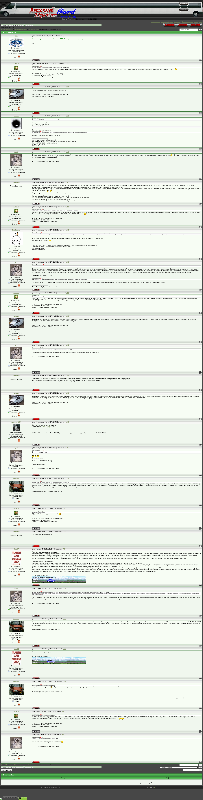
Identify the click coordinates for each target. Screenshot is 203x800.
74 (27, 25)
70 (19, 25)
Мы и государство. (44, 29)
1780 (67, 182)
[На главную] (52, 17)
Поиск (196, 22)
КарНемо (16, 27)
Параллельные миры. (33, 29)
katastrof (16, 87)
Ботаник (16, 63)
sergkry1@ (16, 182)
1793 (64, 531)
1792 (64, 508)
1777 (67, 87)
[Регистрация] (184, 5)
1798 (64, 681)
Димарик (16, 478)
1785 (67, 316)
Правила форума (187, 22)
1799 (62, 711)
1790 (67, 448)
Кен (16, 36)
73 (25, 25)
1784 (67, 293)
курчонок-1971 (16, 422)
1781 (67, 207)
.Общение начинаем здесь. (20, 29)
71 (21, 25)
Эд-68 (16, 152)
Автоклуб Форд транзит (7, 29)
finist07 (16, 549)
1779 (67, 152)
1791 (67, 478)
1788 (67, 393)
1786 (67, 345)
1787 (67, 375)
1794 (64, 549)
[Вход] (184, 11)
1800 (62, 734)
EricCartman (16, 230)
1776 (67, 63)
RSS (73, 19)
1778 (67, 116)
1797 (64, 649)
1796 (64, 619)
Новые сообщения (167, 22)
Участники (177, 22)
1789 (67, 422)
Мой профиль (155, 22)
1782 (67, 230)
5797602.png (46, 426)
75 (29, 25)
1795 (64, 588)
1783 (67, 262)
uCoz (156, 787)
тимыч (16, 116)
